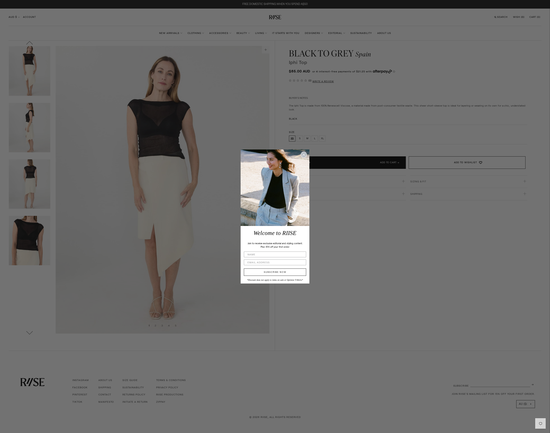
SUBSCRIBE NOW (275, 272)
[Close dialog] (304, 155)
